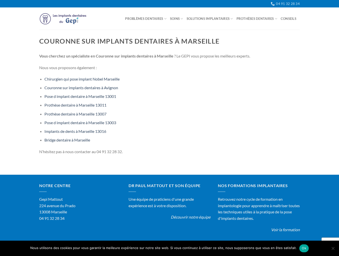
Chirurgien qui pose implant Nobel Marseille (82, 79)
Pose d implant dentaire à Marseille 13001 (80, 96)
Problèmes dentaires (144, 19)
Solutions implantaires (208, 19)
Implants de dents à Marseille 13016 (75, 131)
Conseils (288, 19)
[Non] (332, 250)
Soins (175, 19)
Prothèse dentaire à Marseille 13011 (75, 105)
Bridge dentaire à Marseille (67, 140)
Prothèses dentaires (255, 19)
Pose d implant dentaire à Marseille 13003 (80, 122)
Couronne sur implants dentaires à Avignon (81, 87)
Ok (304, 248)
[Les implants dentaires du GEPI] (64, 19)
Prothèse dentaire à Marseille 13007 (75, 114)
